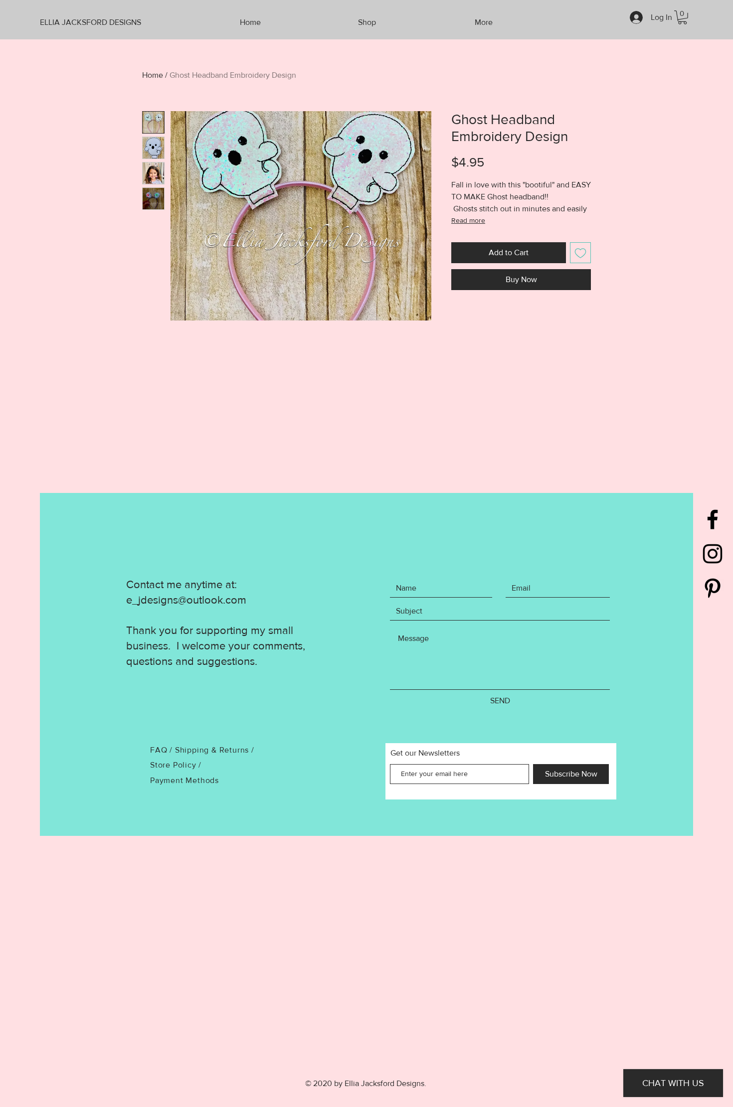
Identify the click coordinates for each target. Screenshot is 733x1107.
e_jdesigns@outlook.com (186, 600)
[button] (682, 17)
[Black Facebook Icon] (713, 519)
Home (152, 75)
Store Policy (174, 765)
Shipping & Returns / (214, 750)
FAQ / (162, 750)
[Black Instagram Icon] (713, 554)
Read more (468, 220)
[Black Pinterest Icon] (713, 588)
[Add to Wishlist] (580, 252)
